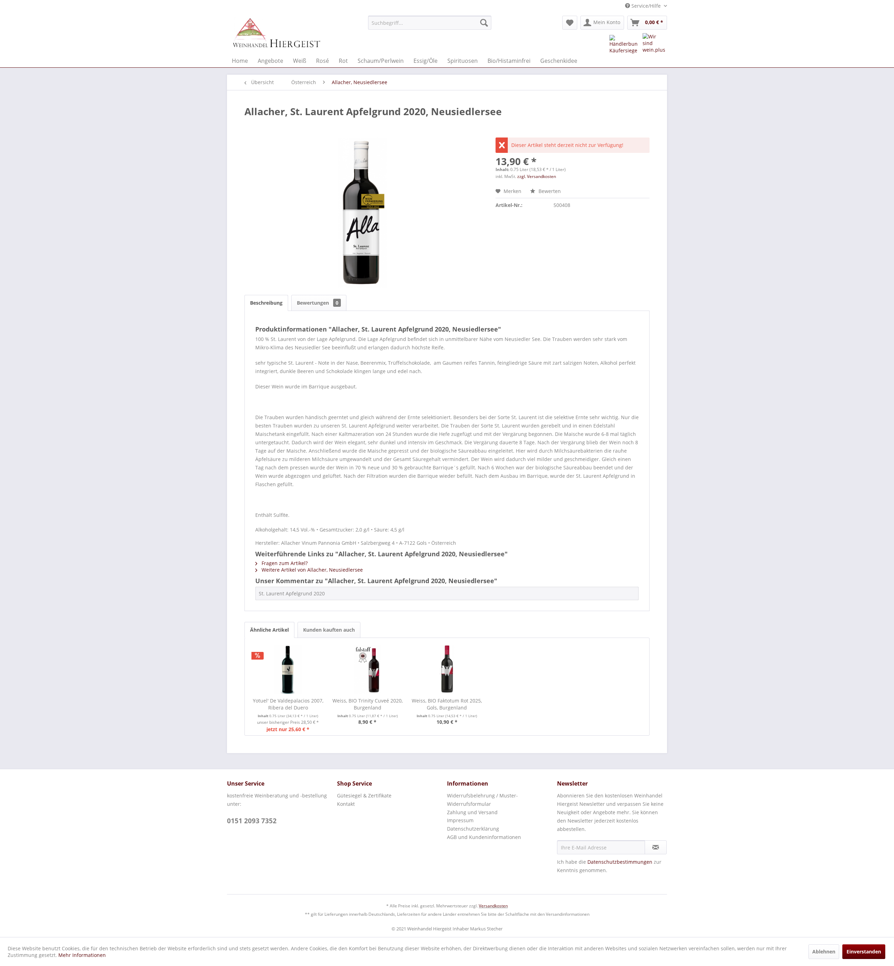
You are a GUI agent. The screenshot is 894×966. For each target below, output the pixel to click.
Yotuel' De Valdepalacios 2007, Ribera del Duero (288, 704)
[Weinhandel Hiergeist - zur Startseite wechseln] (276, 33)
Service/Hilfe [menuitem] (646, 5)
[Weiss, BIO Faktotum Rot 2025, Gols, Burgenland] (447, 669)
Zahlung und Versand (472, 812)
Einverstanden (864, 951)
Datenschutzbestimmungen (619, 862)
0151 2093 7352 (252, 820)
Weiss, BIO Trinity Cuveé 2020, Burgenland (367, 704)
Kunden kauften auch (329, 629)
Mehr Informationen (82, 955)
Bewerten (549, 191)
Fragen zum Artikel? (284, 563)
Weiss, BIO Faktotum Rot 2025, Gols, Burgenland (447, 704)
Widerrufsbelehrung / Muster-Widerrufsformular (482, 799)
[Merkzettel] (569, 23)
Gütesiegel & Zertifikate (364, 795)
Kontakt (346, 804)
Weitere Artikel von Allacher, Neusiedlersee (311, 569)
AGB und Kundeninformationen (484, 837)
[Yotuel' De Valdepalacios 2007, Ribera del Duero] (288, 669)
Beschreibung (266, 302)
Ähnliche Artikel (269, 629)
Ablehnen (823, 951)
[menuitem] (429, 23)
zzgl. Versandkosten (536, 176)
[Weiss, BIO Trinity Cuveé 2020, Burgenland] (367, 669)
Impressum (460, 820)
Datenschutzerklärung (473, 828)
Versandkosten (493, 906)
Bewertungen (317, 302)
